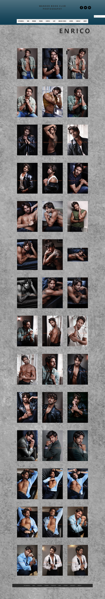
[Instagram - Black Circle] (89, 7)
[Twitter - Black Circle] (85, 7)
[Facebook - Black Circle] (81, 7)
